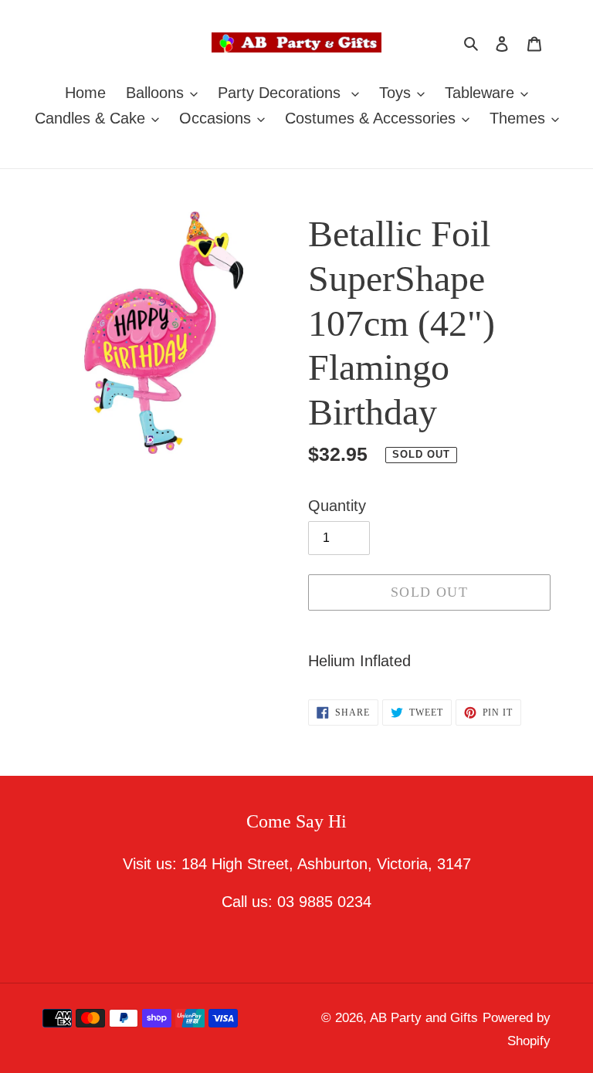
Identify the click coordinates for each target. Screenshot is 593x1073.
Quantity (337, 505)
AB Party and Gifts (424, 1017)
